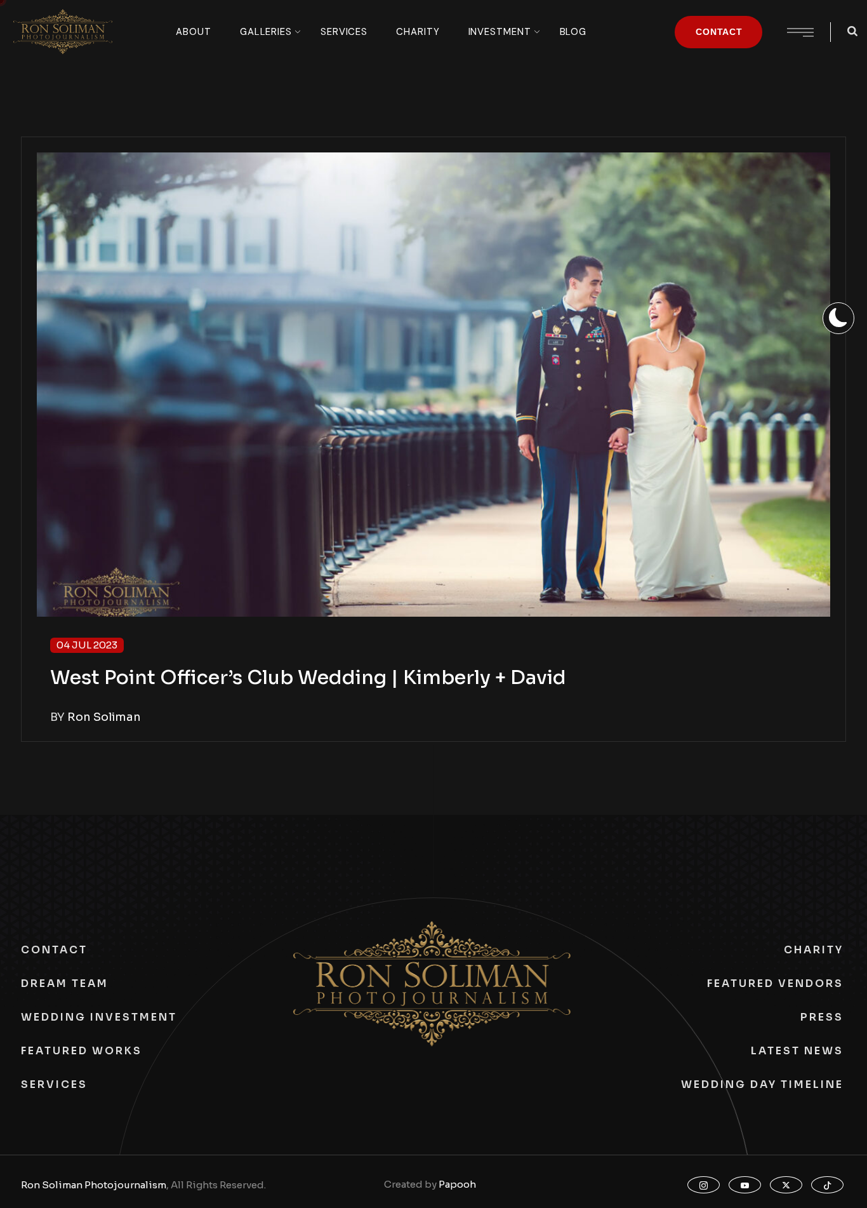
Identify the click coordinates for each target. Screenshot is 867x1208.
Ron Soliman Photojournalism (93, 1185)
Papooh (457, 1184)
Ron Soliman (104, 717)
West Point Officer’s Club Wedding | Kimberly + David (308, 678)
